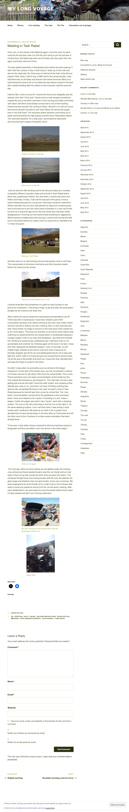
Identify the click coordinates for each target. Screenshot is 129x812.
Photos (20, 25)
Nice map (84, 60)
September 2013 (87, 132)
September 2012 (87, 188)
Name (11, 681)
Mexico (83, 340)
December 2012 (86, 174)
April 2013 (84, 155)
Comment (13, 647)
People (83, 358)
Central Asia (22, 616)
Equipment (84, 274)
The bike (83, 410)
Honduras (84, 307)
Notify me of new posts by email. (22, 742)
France (83, 283)
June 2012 (84, 203)
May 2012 (84, 207)
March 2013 (85, 160)
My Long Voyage (31, 9)
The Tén (60, 25)
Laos (82, 325)
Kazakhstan (85, 316)
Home (10, 25)
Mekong (15, 618)
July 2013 (84, 141)
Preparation (85, 377)
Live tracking (34, 25)
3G (12, 616)
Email (11, 694)
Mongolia (84, 344)
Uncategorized (86, 443)
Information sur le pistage (80, 25)
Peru (82, 363)
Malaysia (84, 335)
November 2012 (86, 179)
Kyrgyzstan (17, 613)
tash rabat (48, 618)
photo (82, 368)
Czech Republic (86, 269)
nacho (33, 42)
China (33, 616)
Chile (82, 250)
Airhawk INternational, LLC (91, 98)
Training (83, 424)
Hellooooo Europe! (87, 69)
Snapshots (84, 396)
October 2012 (85, 184)
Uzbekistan (84, 448)
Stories (83, 401)
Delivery (83, 74)
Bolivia (83, 236)
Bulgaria (83, 241)
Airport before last (87, 79)
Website (12, 708)
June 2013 (84, 146)
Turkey (83, 438)
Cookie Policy (50, 808)
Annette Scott (85, 108)
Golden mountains (46, 616)
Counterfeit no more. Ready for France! (96, 65)
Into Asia (91, 94)
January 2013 (85, 170)
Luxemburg (85, 330)
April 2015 (84, 127)
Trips (82, 434)
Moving (83, 349)
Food (82, 279)
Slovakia (83, 391)
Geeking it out (86, 288)
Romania (84, 382)
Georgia (83, 293)
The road (48, 25)
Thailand (83, 405)
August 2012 (85, 193)
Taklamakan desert (30, 618)
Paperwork (84, 354)
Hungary (83, 311)
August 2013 (85, 137)
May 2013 (84, 151)
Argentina (84, 227)
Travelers (84, 429)
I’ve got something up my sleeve (107, 108)
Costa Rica (84, 264)
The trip (83, 420)
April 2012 (84, 212)
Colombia (84, 260)
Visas (82, 453)
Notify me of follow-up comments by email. (26, 733)
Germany (84, 297)
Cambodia (84, 246)
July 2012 (84, 198)
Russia (83, 387)
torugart (60, 618)
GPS (82, 302)
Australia (83, 231)
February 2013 (86, 165)
